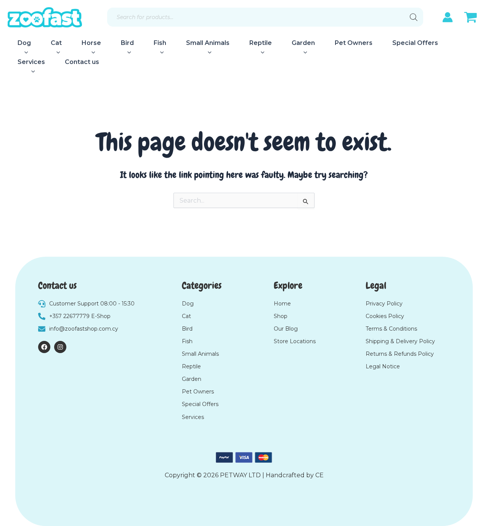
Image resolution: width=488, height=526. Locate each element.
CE (319, 475)
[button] (24, 52)
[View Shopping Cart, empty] (470, 18)
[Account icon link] (447, 17)
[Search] (413, 17)
